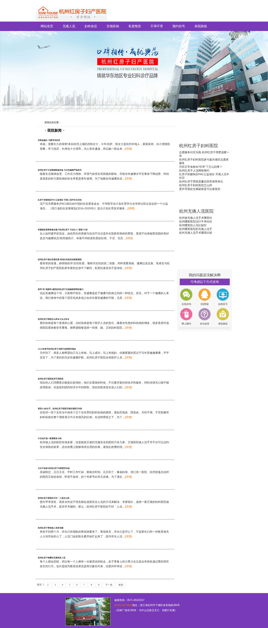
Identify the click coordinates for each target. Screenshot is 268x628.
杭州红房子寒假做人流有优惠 (50, 528)
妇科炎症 (91, 26)
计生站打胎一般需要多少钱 (49, 438)
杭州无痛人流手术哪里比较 (195, 232)
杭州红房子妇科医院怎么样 (195, 185)
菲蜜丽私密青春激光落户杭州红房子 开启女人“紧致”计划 (63, 230)
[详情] (128, 148)
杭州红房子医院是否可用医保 (50, 379)
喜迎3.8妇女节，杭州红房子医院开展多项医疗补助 (60, 408)
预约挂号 (178, 26)
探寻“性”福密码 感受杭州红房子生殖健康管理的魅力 (61, 289)
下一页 (108, 584)
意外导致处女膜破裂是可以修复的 (199, 188)
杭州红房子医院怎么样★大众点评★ (53, 319)
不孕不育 (156, 26)
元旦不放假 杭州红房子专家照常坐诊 (54, 468)
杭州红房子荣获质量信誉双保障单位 (201, 181)
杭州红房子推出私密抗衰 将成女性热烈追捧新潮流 (60, 259)
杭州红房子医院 (123, 605)
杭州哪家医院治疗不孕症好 (195, 221)
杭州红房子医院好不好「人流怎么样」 (54, 498)
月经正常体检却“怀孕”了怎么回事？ (200, 166)
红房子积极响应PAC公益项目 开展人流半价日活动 (60, 200)
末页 (121, 584)
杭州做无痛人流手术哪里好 (195, 217)
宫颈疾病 (113, 26)
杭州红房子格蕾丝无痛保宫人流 (51, 558)
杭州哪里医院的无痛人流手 (195, 229)
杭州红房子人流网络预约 (194, 170)
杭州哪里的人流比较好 (193, 225)
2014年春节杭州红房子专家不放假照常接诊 (57, 349)
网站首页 (47, 26)
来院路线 (200, 26)
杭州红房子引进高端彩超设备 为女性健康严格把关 (60, 170)
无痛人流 (69, 26)
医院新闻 (54, 130)
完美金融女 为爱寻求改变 (49, 140)
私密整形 (135, 26)
